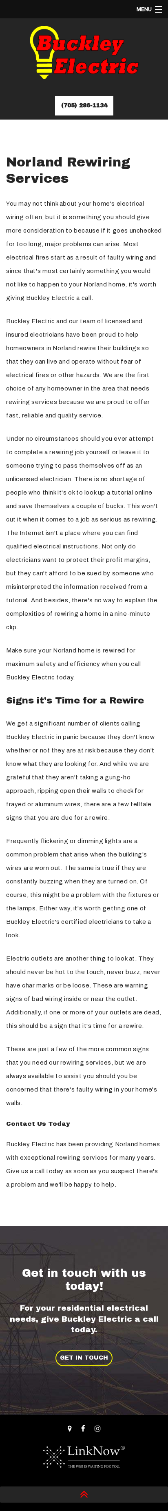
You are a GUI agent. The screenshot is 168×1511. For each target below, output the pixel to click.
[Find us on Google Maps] (70, 1428)
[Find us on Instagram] (98, 1428)
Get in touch (84, 1358)
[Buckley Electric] (84, 55)
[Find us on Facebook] (83, 1428)
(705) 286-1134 (84, 105)
